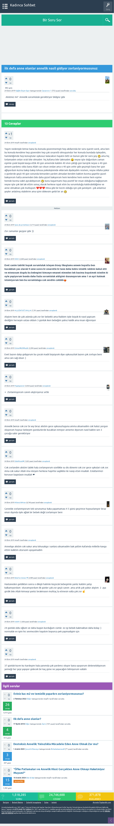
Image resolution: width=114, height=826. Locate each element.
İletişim (6, 803)
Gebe (46, 803)
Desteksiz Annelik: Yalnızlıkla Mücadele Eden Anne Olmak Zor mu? (55, 744)
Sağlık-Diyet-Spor (23, 91)
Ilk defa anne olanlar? (27, 718)
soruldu (73, 91)
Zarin (44, 724)
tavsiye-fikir (19, 781)
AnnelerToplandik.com (102, 802)
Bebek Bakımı (17, 803)
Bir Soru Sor (52, 20)
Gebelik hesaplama (33, 803)
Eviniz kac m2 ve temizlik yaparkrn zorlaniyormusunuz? (48, 693)
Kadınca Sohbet (22, 5)
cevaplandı (32, 143)
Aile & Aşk (30, 778)
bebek (54, 803)
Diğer (29, 699)
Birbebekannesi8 (58, 749)
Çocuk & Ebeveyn (32, 749)
